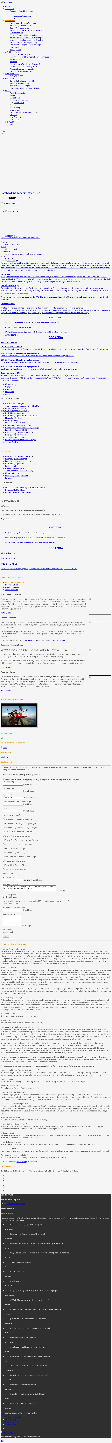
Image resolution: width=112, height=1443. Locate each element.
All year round (11, 249)
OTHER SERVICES (12, 52)
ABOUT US (9, 9)
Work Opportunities (18, 93)
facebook (9, 384)
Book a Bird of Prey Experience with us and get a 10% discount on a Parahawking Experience (39, 369)
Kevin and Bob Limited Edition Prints (24, 112)
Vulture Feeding (16, 47)
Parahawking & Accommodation (18, 461)
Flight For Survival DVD (19, 100)
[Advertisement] (56, 174)
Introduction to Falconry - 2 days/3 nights (26, 37)
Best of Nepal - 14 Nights (20, 86)
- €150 (10, 259)
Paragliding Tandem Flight (20, 25)
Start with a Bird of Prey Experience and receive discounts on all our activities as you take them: (40, 374)
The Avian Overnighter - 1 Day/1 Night (20, 857)
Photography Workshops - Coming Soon (26, 64)
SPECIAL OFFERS (12, 74)
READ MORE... (6, 613)
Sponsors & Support (22, 16)
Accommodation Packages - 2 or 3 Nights (22, 406)
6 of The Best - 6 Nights (15, 403)
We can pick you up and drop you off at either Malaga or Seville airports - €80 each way (45, 312)
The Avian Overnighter (14, 437)
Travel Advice (10, 1424)
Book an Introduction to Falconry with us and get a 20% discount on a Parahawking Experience (39, 362)
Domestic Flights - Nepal (20, 54)
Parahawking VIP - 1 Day (15, 852)
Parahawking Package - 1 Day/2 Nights (21, 823)
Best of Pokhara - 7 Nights (21, 83)
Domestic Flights (12, 587)
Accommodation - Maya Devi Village (19, 471)
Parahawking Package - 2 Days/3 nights (21, 827)
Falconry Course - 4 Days (15, 423)
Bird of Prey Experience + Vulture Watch (26, 30)
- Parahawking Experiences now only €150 (20, 238)
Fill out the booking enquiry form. (18, 327)
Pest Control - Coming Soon (21, 71)
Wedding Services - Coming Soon (23, 69)
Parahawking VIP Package (16, 435)
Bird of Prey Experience (19, 28)
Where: (4, 242)
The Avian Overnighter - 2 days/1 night (25, 45)
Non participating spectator (16, 869)
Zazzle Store (19, 102)
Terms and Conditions (14, 1417)
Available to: (6, 251)
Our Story (14, 18)
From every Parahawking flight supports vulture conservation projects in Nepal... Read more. (39, 561)
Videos (16, 119)
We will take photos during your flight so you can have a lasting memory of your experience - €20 (44, 308)
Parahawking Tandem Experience (23, 23)
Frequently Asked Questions (21, 11)
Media (12, 95)
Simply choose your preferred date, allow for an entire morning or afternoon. (34, 322)
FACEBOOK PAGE (32, 640)
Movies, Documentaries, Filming (18, 492)
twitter (8, 387)
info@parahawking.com (15, 1204)
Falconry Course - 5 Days (15, 848)
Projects (13, 105)
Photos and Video (12, 585)
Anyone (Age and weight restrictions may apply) (24, 254)
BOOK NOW (56, 337)
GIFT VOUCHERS (16, 76)
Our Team (14, 13)
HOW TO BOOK (56, 317)
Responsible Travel (13, 1422)
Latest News (15, 98)
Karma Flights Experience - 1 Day (23, 81)
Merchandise (15, 110)
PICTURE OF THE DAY (57, 640)
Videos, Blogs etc (17, 107)
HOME (8, 6)
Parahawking (22, 1161)
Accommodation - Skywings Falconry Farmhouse (29, 57)
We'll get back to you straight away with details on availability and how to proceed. (36, 332)
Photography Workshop (15, 861)
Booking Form (15, 49)
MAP (11, 124)
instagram (9, 391)
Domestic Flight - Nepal (14, 468)
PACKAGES (9, 78)
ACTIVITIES (10, 21)
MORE (7, 91)
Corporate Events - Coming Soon (23, 66)
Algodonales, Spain (13, 244)
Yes (6, 903)
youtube (8, 389)
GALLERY (13, 115)
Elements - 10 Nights (13, 418)
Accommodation (11, 589)
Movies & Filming (17, 59)
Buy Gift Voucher (8, 518)
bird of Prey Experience (14, 582)
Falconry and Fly (16, 33)
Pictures (17, 117)
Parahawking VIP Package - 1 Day (23, 42)
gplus (7, 394)
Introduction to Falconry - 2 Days (18, 425)
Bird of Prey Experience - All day (18, 836)
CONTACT (9, 122)
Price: (3, 256)
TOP (2, 1441)
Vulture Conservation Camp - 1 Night (25, 88)
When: (3, 247)
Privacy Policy (10, 1419)
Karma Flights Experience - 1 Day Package (22, 427)
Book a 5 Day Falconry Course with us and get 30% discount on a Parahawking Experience (37, 354)
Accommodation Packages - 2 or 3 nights (26, 40)
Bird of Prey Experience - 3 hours (18, 832)
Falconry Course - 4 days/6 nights (23, 35)
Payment (13, 61)
